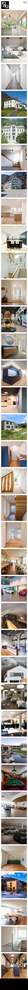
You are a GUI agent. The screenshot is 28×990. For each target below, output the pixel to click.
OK (2, 988)
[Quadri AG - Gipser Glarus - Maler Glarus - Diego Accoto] (5, 5)
